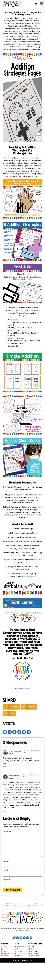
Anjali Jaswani (15, 751)
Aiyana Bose (14, 775)
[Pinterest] (24, 732)
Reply (4, 767)
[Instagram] (10, 732)
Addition (21, 688)
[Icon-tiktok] (19, 732)
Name (6, 861)
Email (6, 870)
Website (6, 880)
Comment (8, 831)
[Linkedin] (29, 732)
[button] (11, 707)
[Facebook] (5, 732)
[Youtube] (14, 732)
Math (27, 688)
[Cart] (36, 4)
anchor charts (30, 576)
